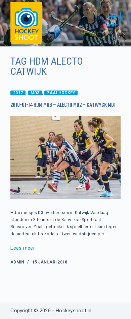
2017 (18, 93)
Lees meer (22, 248)
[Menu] (113, 17)
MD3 (35, 93)
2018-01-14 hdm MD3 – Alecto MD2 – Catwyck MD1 (63, 105)
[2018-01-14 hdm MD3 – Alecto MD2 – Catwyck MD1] (65, 157)
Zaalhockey (61, 93)
